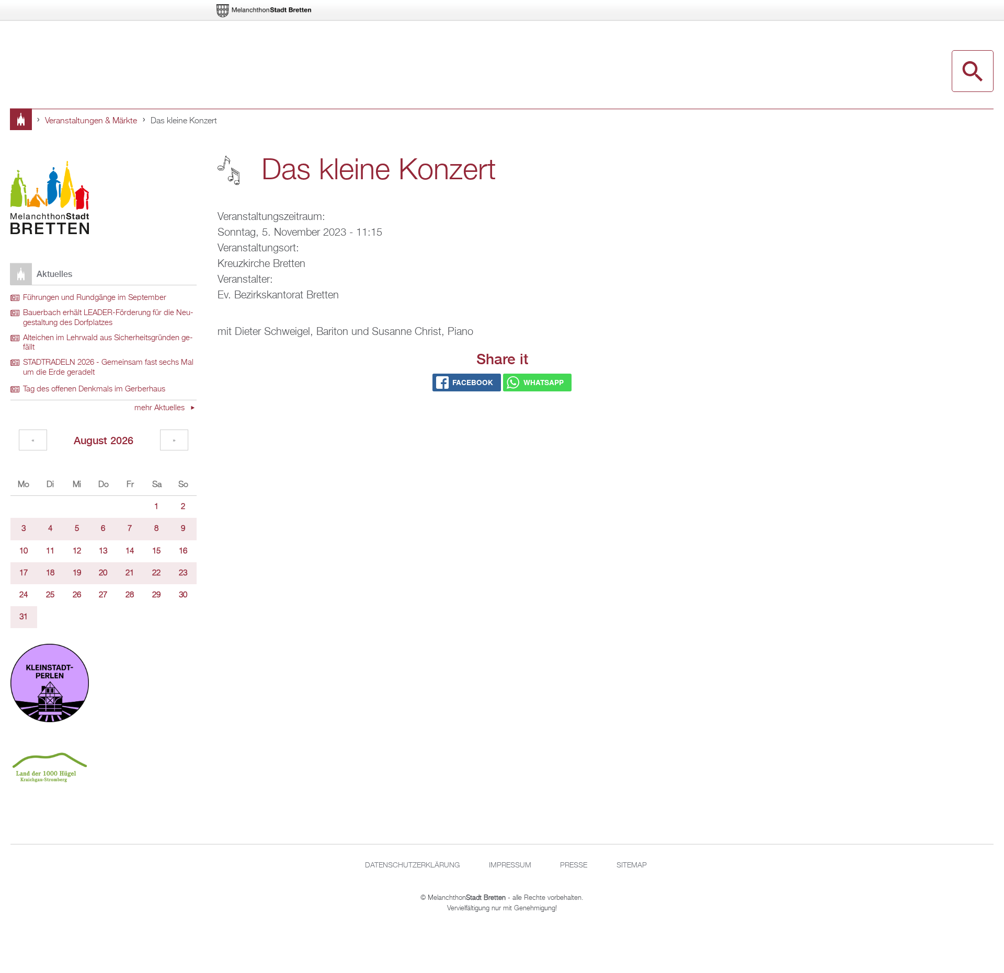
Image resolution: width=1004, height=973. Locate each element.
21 (130, 573)
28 (130, 595)
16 (183, 551)
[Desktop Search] (973, 71)
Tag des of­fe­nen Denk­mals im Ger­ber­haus (94, 389)
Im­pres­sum (510, 865)
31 (23, 617)
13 (103, 551)
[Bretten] (264, 10)
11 (50, 551)
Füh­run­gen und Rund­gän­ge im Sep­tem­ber (94, 298)
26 (77, 595)
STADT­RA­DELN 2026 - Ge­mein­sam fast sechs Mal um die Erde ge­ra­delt (108, 367)
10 (23, 551)
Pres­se (573, 865)
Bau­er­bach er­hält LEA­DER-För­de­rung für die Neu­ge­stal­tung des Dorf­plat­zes (108, 318)
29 (156, 595)
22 (156, 573)
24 (23, 595)
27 (103, 595)
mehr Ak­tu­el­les (160, 408)
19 (77, 573)
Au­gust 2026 (103, 440)
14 (130, 551)
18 (50, 573)
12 (77, 551)
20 (103, 573)
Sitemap (632, 865)
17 (23, 573)
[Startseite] (49, 199)
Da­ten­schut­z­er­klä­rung (412, 865)
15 (156, 551)
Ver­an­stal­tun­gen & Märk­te (91, 121)
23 (183, 573)
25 (50, 595)
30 (183, 595)
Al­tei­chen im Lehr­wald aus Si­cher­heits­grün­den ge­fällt (108, 343)
